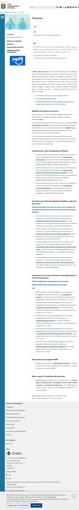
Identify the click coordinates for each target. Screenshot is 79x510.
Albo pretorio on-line (12, 414)
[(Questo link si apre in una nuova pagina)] (60, 7)
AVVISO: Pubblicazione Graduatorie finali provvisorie (50, 281)
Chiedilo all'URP (11, 472)
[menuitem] (17, 36)
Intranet (8, 435)
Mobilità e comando (14, 41)
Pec (10, 475)
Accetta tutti (36, 505)
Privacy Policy (10, 428)
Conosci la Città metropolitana (15, 410)
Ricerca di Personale (11, 12)
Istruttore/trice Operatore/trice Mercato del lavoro (53, 234)
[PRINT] (75, 7)
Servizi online (10, 424)
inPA (41, 119)
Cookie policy (51, 497)
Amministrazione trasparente (13, 51)
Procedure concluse (14, 37)
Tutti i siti (9, 444)
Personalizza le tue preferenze (18, 505)
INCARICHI (10, 44)
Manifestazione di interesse (45, 380)
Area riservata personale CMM (15, 431)
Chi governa (10, 407)
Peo (10, 479)
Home (2, 12)
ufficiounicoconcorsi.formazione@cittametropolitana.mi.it (50, 58)
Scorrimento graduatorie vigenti (46, 99)
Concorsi (21, 12)
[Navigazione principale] (2, 17)
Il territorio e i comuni (13, 421)
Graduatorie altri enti (15, 47)
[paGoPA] (17, 65)
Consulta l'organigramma (17, 491)
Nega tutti (74, 496)
